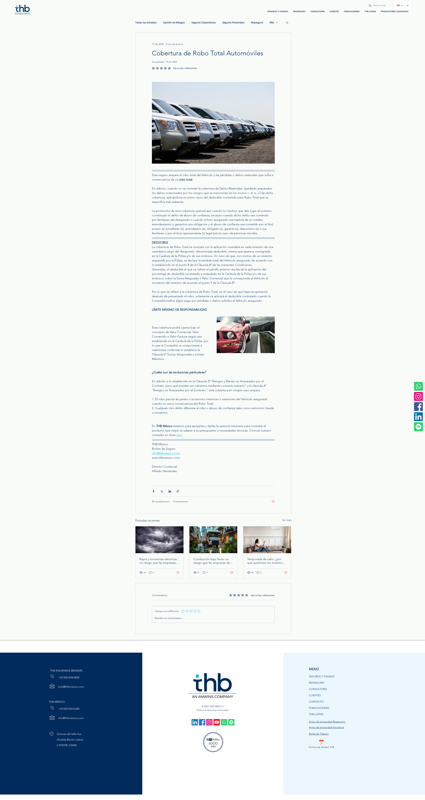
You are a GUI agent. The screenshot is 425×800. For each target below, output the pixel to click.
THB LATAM (316, 714)
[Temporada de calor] (267, 539)
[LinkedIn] (418, 416)
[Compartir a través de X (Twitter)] (161, 491)
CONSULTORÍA (318, 689)
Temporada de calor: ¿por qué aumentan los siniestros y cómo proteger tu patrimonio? (266, 561)
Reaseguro (257, 22)
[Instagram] (418, 396)
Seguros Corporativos (203, 22)
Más (272, 22)
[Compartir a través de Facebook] (153, 491)
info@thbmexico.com (71, 718)
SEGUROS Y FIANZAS (322, 676)
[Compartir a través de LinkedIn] (169, 491)
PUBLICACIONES (319, 707)
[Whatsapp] (224, 722)
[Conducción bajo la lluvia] (213, 539)
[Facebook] (418, 406)
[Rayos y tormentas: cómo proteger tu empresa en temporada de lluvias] (159, 539)
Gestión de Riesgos (174, 22)
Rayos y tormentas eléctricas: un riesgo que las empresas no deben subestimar (158, 561)
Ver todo (286, 520)
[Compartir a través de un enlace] (177, 491)
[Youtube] (216, 722)
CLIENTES (315, 695)
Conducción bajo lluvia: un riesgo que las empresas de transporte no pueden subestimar (211, 561)
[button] (287, 22)
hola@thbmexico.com (71, 686)
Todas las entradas (146, 22)
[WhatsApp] (418, 386)
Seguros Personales (233, 22)
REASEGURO (316, 682)
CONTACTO (316, 701)
